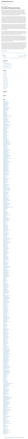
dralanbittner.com (5, 180)
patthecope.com (5, 322)
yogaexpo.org (4, 216)
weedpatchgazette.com (6, 182)
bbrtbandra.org (5, 130)
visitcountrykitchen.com (6, 286)
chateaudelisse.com (5, 141)
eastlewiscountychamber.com (6, 241)
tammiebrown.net (5, 281)
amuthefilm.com (5, 253)
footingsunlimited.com (6, 361)
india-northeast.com (5, 163)
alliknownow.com (5, 240)
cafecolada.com (5, 231)
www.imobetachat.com (6, 340)
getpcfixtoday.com (5, 129)
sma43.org (4, 369)
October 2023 (4, 84)
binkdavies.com (5, 250)
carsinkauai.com (5, 408)
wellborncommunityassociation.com (7, 142)
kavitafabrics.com (5, 303)
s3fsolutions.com (5, 160)
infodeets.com (5, 106)
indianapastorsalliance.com (6, 317)
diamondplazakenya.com (6, 399)
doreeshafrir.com (5, 265)
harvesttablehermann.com (6, 156)
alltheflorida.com (5, 406)
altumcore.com (5, 326)
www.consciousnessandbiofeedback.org (8, 383)
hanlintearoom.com (5, 413)
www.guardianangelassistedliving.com (7, 397)
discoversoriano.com (5, 232)
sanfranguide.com (5, 235)
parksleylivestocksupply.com (6, 219)
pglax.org (4, 294)
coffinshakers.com (5, 269)
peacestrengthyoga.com (6, 353)
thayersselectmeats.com (6, 329)
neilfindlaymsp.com (5, 311)
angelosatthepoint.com (6, 316)
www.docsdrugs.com (5, 363)
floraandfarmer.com (5, 159)
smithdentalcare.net (5, 431)
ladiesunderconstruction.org (6, 152)
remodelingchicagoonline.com (6, 370)
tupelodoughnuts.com (5, 186)
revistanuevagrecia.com (6, 262)
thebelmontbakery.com (6, 119)
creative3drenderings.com (6, 336)
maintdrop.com (5, 133)
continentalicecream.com (6, 248)
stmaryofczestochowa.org (6, 270)
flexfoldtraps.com (5, 355)
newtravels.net (5, 117)
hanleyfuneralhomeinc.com (6, 188)
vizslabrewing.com (5, 179)
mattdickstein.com (5, 341)
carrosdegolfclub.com (5, 157)
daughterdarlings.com (5, 105)
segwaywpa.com (5, 331)
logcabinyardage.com (5, 338)
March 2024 (4, 77)
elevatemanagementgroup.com (7, 416)
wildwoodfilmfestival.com (6, 143)
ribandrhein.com (5, 209)
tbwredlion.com (5, 400)
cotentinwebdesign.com (6, 150)
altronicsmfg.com (5, 114)
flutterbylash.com (5, 412)
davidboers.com (5, 339)
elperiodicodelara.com (6, 102)
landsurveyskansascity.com (6, 359)
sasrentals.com (5, 195)
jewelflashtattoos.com (6, 128)
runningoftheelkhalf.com (6, 351)
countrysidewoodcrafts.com (6, 121)
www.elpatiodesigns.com (6, 393)
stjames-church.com (5, 263)
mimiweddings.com (5, 429)
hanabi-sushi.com (5, 376)
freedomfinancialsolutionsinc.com (7, 354)
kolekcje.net (4, 210)
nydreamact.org (5, 126)
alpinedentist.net (5, 137)
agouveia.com (4, 422)
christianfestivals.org (5, 285)
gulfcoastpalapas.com (5, 332)
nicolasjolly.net (5, 255)
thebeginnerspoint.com (6, 233)
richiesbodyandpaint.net (6, 103)
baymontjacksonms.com (6, 292)
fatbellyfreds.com (5, 392)
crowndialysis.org (5, 202)
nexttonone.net (5, 344)
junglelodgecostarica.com (6, 284)
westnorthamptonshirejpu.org (6, 144)
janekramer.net (5, 277)
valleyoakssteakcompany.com (6, 318)
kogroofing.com (5, 136)
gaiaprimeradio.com (5, 280)
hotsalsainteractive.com (6, 107)
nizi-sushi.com (5, 278)
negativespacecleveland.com (6, 295)
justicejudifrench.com (5, 271)
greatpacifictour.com (5, 307)
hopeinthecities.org (5, 226)
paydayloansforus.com (6, 118)
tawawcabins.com (5, 175)
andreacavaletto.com (5, 218)
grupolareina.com (5, 148)
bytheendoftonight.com (6, 225)
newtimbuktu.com (5, 113)
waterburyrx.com (5, 314)
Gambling (5, 50)
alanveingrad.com (5, 288)
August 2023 (4, 87)
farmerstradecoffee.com (6, 337)
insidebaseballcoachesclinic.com (7, 407)
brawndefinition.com (5, 247)
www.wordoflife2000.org (6, 173)
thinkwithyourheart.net (5, 170)
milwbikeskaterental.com (6, 291)
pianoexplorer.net (5, 386)
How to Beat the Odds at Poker (7, 63)
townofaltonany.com (5, 293)
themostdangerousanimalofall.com (7, 238)
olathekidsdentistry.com (6, 187)
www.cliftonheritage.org (6, 368)
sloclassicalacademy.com (6, 243)
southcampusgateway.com (6, 140)
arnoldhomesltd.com (5, 166)
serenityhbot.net (5, 345)
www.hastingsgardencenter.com (7, 385)
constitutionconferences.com (6, 321)
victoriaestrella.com (5, 308)
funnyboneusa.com (5, 300)
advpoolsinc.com (5, 315)
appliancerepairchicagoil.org (6, 122)
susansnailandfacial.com (6, 347)
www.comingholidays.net (6, 234)
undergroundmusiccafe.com (6, 432)
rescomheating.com (5, 428)
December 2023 (5, 81)
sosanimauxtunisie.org (6, 135)
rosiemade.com (5, 185)
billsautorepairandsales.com (6, 401)
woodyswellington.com (6, 391)
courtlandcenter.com (5, 310)
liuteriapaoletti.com (5, 296)
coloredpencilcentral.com (6, 167)
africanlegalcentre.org (5, 257)
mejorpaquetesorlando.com (6, 189)
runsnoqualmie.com (5, 362)
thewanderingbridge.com (6, 272)
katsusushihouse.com (5, 258)
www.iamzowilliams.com (6, 384)
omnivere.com (5, 111)
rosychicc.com (5, 223)
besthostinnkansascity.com (6, 430)
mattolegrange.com (5, 283)
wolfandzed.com (5, 377)
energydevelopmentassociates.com (7, 158)
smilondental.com (5, 193)
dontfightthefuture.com (6, 165)
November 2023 (5, 83)
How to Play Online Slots (6, 66)
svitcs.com (4, 323)
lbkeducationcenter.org (6, 212)
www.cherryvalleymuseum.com (7, 149)
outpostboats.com (5, 224)
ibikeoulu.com (5, 268)
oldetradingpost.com (5, 151)
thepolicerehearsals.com (6, 239)
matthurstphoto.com (5, 405)
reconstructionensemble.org (6, 302)
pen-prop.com (4, 348)
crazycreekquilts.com (5, 249)
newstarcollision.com (5, 194)
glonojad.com (4, 261)
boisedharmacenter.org (6, 220)
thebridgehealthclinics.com (6, 333)
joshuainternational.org (6, 346)
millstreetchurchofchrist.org (6, 409)
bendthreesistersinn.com (6, 298)
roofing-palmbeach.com (6, 164)
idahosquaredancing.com (6, 174)
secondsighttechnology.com (6, 196)
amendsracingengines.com (6, 356)
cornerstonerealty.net (5, 382)
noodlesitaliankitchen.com (6, 125)
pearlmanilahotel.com (5, 132)
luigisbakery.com (5, 375)
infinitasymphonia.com (6, 256)
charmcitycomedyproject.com (6, 266)
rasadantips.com (5, 112)
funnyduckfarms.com (5, 414)
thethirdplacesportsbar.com (6, 389)
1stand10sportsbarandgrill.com (7, 190)
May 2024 (4, 74)
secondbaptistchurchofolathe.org (7, 423)
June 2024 (4, 73)
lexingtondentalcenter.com (6, 200)
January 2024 (4, 80)
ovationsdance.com (5, 208)
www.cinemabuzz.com (5, 379)
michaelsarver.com (5, 197)
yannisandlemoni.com (5, 181)
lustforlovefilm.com (5, 254)
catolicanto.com (5, 211)
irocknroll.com (5, 172)
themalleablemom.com (6, 273)
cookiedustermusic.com (6, 301)
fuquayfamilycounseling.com (6, 421)
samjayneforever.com (5, 404)
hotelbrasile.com (5, 145)
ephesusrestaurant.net (5, 390)
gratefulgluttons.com (5, 227)
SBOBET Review (5, 62)
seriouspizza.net (5, 324)
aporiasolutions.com (5, 330)
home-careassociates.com (6, 217)
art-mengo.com (5, 279)
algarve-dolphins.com (5, 287)
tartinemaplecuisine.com (6, 276)
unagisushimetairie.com (6, 127)
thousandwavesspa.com (6, 309)
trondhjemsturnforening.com (6, 398)
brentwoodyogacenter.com (6, 371)
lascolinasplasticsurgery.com (6, 367)
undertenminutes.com (5, 110)
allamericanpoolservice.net (6, 204)
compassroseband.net (5, 325)
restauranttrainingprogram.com (7, 203)
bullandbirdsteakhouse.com (6, 366)
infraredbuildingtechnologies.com (7, 155)
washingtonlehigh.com (6, 374)
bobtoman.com (5, 134)
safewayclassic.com (5, 120)
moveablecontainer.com (6, 147)
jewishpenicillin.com (5, 205)
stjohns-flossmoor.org (5, 299)
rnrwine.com (4, 419)
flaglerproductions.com (6, 246)
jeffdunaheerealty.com (5, 352)
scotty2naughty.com (5, 264)
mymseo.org (4, 424)
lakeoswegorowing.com (6, 420)
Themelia (22, 437)
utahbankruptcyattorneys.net (6, 171)
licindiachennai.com (5, 104)
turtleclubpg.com (5, 306)
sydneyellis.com (5, 201)
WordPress (19, 437)
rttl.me (4, 427)
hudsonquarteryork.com (6, 394)
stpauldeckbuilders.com (6, 360)
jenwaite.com (4, 415)
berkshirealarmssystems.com (6, 178)
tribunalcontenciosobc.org (6, 242)
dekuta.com (4, 378)
